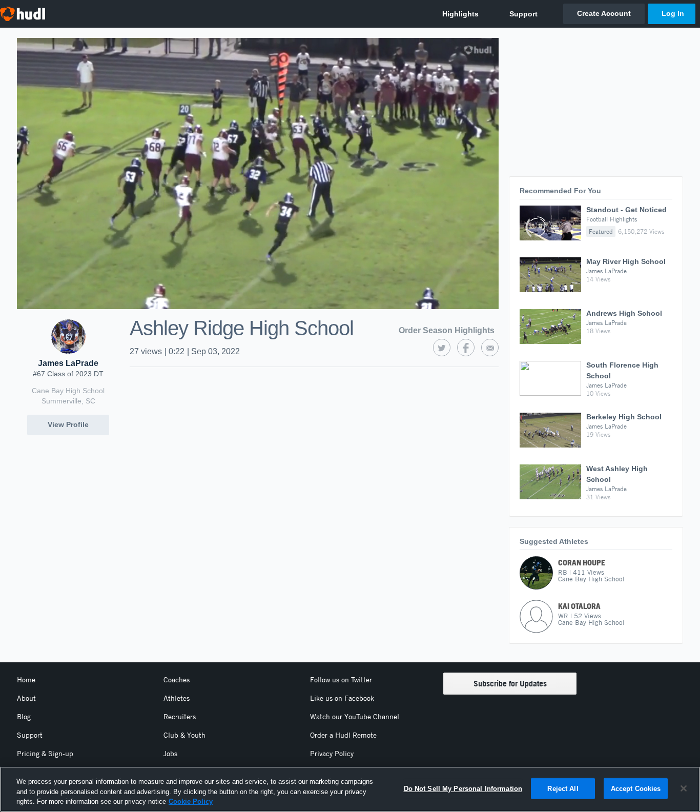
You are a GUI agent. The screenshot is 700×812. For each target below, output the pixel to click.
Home (26, 680)
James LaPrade (68, 363)
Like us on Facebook (342, 698)
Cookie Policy (191, 801)
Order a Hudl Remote (343, 735)
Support (30, 735)
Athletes (176, 698)
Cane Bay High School (68, 391)
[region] (350, 789)
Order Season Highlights (447, 330)
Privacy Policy (332, 753)
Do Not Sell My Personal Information (463, 788)
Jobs (170, 753)
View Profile (68, 424)
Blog (24, 717)
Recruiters (179, 717)
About (26, 698)
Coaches (176, 680)
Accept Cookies (636, 788)
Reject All (562, 788)
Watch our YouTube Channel (354, 717)
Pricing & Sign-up (45, 753)
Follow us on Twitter (341, 680)
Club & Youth (184, 735)
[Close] (683, 788)
